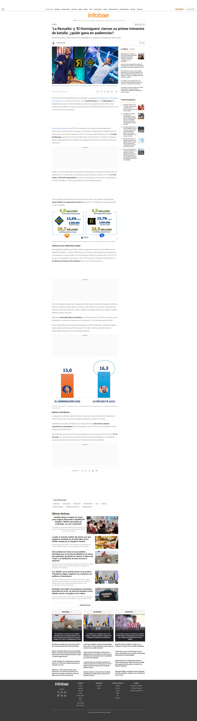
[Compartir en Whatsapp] (97, 91)
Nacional (132, 9)
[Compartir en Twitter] (104, 91)
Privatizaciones (81, 20)
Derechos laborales (110, 20)
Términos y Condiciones (136, 685)
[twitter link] (62, 692)
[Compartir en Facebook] (101, 91)
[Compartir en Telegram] (111, 91)
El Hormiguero (66, 503)
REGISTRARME (179, 9)
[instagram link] (65, 692)
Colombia (74, 9)
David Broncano (88, 503)
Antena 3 (103, 503)
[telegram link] (62, 695)
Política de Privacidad (136, 688)
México (86, 9)
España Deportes (124, 9)
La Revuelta (56, 503)
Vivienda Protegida (90, 20)
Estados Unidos (65, 9)
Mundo (105, 9)
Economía (139, 9)
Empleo (99, 688)
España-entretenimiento (72, 507)
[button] (2, 9)
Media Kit (117, 698)
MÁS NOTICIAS (85, 605)
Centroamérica (98, 9)
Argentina (57, 9)
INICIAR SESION (190, 9)
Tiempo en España (100, 20)
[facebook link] (58, 692)
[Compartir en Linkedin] (108, 91)
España (80, 9)
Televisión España (58, 507)
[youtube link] (58, 695)
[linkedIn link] (65, 695)
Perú (90, 9)
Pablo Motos (77, 503)
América (80, 685)
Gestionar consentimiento (136, 690)
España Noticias (86, 507)
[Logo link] (98, 15)
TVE (97, 503)
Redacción (99, 685)
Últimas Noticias (113, 9)
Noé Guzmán (61, 43)
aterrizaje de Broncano (62, 128)
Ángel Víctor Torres (120, 20)
